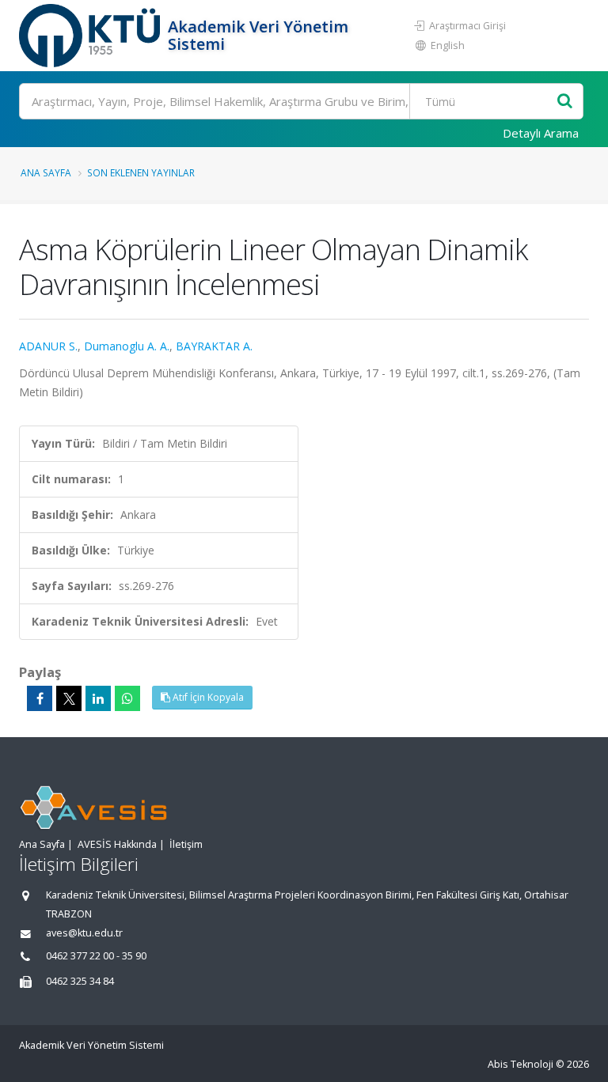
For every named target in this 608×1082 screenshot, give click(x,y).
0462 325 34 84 (80, 981)
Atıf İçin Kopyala (207, 697)
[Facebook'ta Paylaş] (39, 698)
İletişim (186, 844)
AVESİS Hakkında (117, 844)
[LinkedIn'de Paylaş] (98, 698)
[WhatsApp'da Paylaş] (127, 698)
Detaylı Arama (541, 133)
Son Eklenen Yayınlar (141, 172)
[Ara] (565, 101)
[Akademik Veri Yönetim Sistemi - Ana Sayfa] (91, 35)
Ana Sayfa (46, 172)
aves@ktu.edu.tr (84, 933)
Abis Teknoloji (520, 1064)
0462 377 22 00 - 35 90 (96, 956)
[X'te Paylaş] (69, 698)
